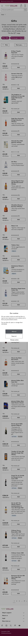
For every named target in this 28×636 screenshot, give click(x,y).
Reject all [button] (14, 336)
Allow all (14, 331)
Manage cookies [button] (14, 340)
